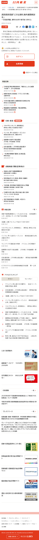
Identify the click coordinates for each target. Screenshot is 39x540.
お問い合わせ (12, 536)
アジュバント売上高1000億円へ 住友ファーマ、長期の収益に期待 (21, 285)
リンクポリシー (26, 521)
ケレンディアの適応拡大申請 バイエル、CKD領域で (19, 244)
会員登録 (4, 2)
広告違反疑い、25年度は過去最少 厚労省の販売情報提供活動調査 (19, 258)
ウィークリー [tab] (28, 279)
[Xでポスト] (27, 27)
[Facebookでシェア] (23, 27)
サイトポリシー (5, 521)
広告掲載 (16, 523)
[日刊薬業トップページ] (19, 2)
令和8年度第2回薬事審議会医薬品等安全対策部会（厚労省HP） (19, 403)
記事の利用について (7, 523)
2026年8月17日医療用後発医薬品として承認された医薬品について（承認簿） (19, 397)
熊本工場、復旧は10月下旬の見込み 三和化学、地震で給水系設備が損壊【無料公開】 (21, 337)
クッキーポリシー (15, 521)
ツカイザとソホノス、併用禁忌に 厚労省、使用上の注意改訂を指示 (19, 229)
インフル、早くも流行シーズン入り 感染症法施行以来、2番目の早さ (19, 237)
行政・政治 (11, 7)
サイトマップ (25, 518)
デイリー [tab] (10, 279)
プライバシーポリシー (14, 518)
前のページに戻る (31, 72)
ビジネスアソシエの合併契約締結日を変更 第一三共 (19, 265)
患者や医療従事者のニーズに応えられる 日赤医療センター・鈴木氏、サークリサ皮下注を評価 (19, 215)
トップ (3, 7)
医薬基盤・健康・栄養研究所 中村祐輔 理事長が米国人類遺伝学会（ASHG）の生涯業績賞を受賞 (19, 418)
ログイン (19, 56)
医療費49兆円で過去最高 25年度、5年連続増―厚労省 (19, 251)
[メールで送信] (17, 27)
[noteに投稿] (36, 27)
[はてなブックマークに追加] (33, 27)
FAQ (33, 523)
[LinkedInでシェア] (30, 27)
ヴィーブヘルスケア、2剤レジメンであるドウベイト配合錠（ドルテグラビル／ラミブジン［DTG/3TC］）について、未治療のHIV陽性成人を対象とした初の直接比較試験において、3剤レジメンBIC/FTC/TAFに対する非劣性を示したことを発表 (19, 427)
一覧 (33, 209)
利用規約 (4, 518)
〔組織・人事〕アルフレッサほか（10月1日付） (17, 222)
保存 (6, 27)
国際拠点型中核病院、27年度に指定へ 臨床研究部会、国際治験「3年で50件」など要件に (21, 319)
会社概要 (4, 526)
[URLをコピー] (20, 27)
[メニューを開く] (36, 2)
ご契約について (25, 523)
